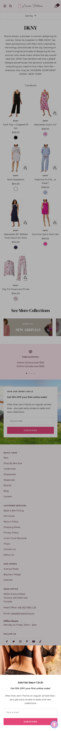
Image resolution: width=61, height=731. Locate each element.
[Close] (56, 650)
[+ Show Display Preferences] (54, 724)
